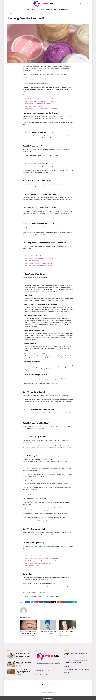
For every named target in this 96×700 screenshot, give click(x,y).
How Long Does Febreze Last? (48, 631)
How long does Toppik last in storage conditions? (38, 563)
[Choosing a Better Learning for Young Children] (11, 664)
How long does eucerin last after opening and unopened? (40, 258)
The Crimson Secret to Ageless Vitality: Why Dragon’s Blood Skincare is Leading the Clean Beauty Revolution (76, 671)
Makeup (41, 9)
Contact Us (55, 689)
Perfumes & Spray (64, 9)
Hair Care (49, 9)
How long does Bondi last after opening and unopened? (40, 255)
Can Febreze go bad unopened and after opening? (38, 265)
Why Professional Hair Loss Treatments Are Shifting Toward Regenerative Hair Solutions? (23, 655)
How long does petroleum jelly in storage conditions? (39, 263)
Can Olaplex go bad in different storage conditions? (39, 98)
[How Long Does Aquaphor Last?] (67, 625)
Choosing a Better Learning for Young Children (23, 663)
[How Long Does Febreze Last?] (48, 625)
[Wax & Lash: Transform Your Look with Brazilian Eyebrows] (28, 625)
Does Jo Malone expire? (32, 565)
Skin (55, 9)
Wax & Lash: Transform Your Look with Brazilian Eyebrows (28, 632)
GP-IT (23, 635)
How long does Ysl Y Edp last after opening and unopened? (41, 108)
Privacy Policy (46, 689)
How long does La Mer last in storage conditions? (38, 103)
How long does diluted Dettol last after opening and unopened (41, 101)
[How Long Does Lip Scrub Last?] (48, 43)
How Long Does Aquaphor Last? (66, 632)
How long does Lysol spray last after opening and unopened (41, 558)
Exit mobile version (48, 698)
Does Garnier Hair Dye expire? (33, 106)
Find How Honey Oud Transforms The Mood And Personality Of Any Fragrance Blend (24, 671)
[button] (8, 9)
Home (27, 9)
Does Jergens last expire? (32, 260)
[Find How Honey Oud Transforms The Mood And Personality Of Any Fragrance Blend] (11, 671)
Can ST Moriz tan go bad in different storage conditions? (40, 560)
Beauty (34, 9)
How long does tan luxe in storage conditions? (37, 555)
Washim (31, 608)
